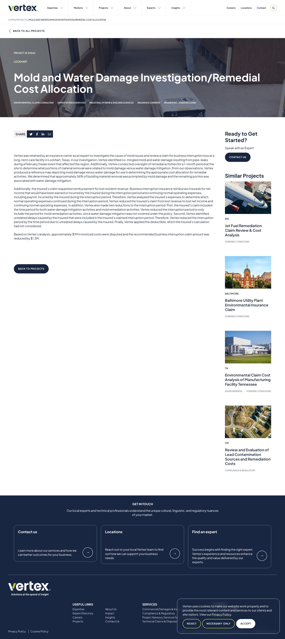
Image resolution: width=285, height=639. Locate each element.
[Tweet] (31, 134)
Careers (231, 7)
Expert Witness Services (71, 102)
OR (227, 442)
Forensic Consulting (237, 241)
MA (227, 218)
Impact (109, 613)
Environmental (234, 391)
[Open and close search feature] (273, 8)
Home (11, 19)
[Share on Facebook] (37, 134)
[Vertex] (23, 8)
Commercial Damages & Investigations (166, 609)
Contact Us (237, 157)
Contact (261, 7)
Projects (103, 7)
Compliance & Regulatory (240, 470)
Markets (78, 7)
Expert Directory (83, 613)
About (127, 7)
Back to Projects (31, 268)
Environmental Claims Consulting (34, 102)
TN (226, 368)
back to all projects (29, 30)
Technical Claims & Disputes (160, 621)
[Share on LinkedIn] (43, 134)
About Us (111, 609)
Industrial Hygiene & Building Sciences (111, 102)
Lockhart (20, 61)
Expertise (52, 7)
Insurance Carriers (149, 102)
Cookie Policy (39, 631)
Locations (246, 7)
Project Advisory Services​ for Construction (168, 617)
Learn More (88, 552)
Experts (151, 7)
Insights (175, 7)
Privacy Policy (221, 614)
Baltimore (232, 293)
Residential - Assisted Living (180, 102)
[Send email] (49, 134)
